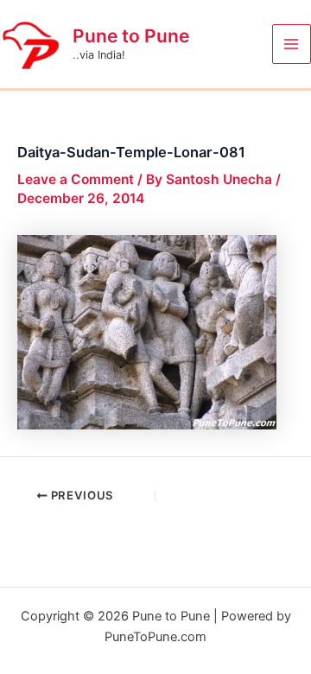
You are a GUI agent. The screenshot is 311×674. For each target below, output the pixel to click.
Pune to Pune (131, 36)
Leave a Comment (75, 179)
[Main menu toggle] (291, 43)
